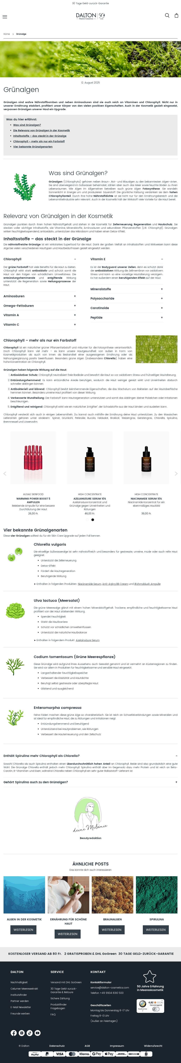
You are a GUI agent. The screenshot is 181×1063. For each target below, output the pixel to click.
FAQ (53, 1015)
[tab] (40, 261)
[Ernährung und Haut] (68, 913)
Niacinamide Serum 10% (146, 499)
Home (7, 34)
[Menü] (162, 1001)
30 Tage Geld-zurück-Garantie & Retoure (64, 990)
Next (176, 474)
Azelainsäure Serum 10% (90, 499)
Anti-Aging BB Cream (115, 584)
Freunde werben (20, 1014)
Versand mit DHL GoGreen (66, 982)
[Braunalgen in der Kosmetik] (112, 913)
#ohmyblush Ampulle (147, 584)
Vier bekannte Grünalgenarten (32, 147)
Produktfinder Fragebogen (59, 1006)
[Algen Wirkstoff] (24, 913)
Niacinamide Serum (89, 584)
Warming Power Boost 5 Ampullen (33, 500)
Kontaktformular (101, 982)
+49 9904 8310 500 (112, 993)
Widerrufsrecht (153, 1046)
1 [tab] (88, 520)
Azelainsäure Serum (88, 640)
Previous (5, 474)
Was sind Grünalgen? (27, 125)
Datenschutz (57, 1046)
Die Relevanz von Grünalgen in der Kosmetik (41, 131)
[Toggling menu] (5, 16)
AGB (87, 1046)
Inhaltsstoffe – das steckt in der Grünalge (39, 136)
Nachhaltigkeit (19, 982)
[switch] (155, 1009)
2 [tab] (92, 519)
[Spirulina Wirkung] (156, 913)
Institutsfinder (19, 995)
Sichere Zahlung (60, 999)
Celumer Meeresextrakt (24, 989)
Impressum (117, 1046)
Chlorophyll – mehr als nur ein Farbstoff (39, 141)
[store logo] (90, 16)
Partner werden (20, 1001)
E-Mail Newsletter (21, 1007)
